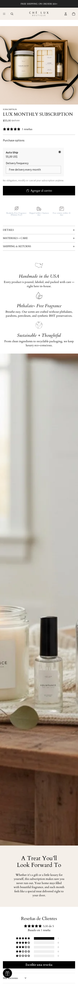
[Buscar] (12, 14)
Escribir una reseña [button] (39, 965)
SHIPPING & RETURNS (17, 246)
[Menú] (4, 14)
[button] (23, 938)
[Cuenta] (66, 14)
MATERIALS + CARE (15, 238)
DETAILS (8, 230)
